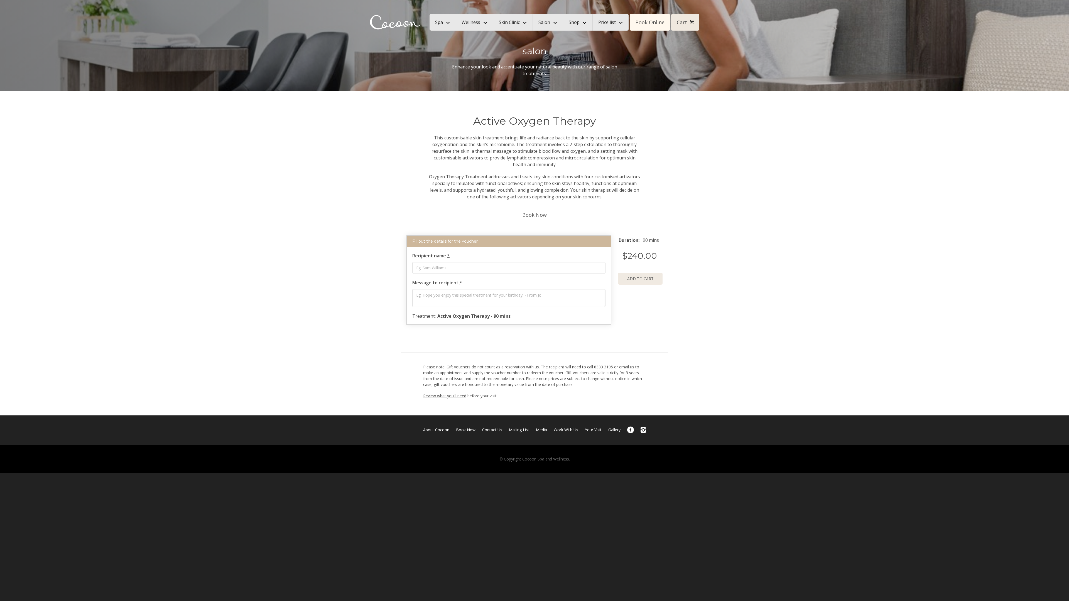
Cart (682, 22)
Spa (439, 22)
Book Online (650, 22)
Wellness (471, 22)
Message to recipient (437, 283)
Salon (544, 22)
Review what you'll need (444, 395)
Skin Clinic (509, 22)
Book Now (534, 214)
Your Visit (593, 429)
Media (541, 429)
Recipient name (431, 256)
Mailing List (519, 429)
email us (626, 367)
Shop (574, 22)
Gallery (614, 429)
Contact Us (492, 429)
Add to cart (640, 278)
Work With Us (566, 429)
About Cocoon (436, 429)
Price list (607, 22)
